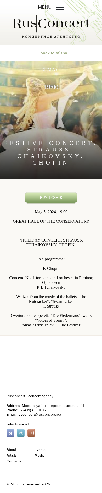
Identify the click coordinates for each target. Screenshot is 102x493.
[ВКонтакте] (21, 436)
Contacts (14, 461)
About (11, 449)
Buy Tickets (51, 197)
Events (40, 449)
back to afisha (53, 53)
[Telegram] (11, 436)
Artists (12, 455)
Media (40, 455)
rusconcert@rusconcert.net (39, 414)
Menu (45, 7)
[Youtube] (32, 436)
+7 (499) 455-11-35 (32, 410)
